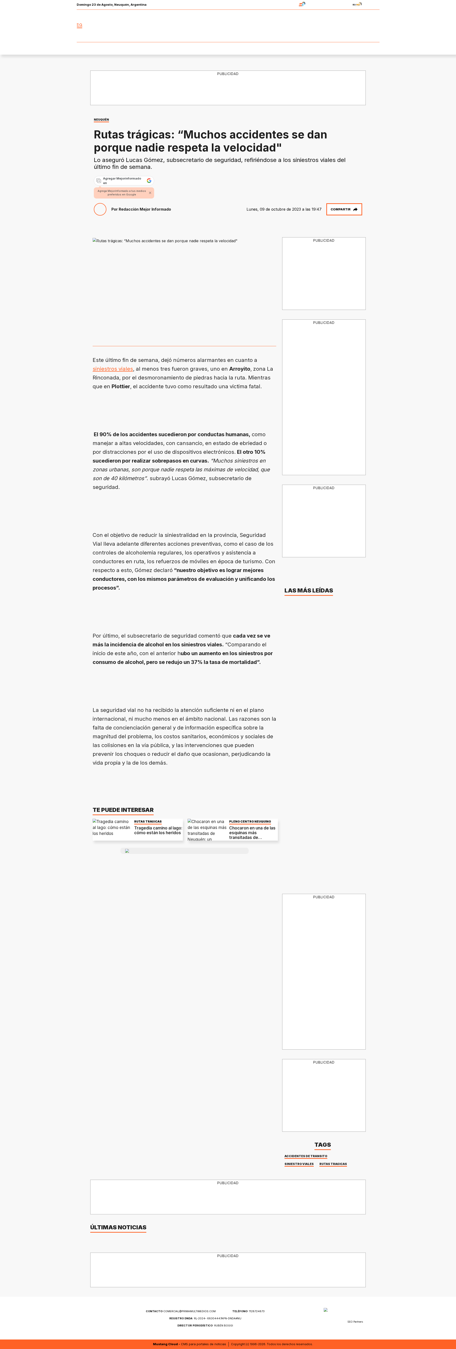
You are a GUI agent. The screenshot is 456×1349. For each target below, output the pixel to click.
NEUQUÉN (101, 119)
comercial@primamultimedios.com (181, 1311)
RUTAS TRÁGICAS (148, 821)
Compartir (341, 209)
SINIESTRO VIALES (299, 1164)
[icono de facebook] (344, 26)
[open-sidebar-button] (79, 26)
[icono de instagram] (365, 26)
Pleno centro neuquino (250, 821)
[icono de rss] (376, 26)
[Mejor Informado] (228, 26)
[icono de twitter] (355, 26)
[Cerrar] (150, 192)
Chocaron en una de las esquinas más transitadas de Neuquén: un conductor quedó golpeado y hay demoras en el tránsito (252, 840)
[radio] (287, 5)
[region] (228, 88)
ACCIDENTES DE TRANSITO (306, 1156)
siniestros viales (113, 369)
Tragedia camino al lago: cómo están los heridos (158, 830)
